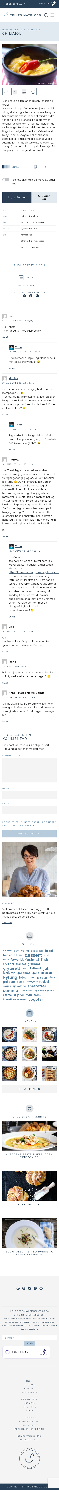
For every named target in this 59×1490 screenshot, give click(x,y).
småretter (37, 986)
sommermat (27, 991)
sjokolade (19, 986)
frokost (21, 963)
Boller (25, 950)
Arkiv (29, 1410)
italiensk (35, 968)
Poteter (9, 982)
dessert (33, 955)
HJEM (29, 1381)
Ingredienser (17, 197)
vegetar (35, 999)
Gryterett (11, 968)
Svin (29, 995)
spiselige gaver (44, 990)
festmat (32, 960)
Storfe (7, 994)
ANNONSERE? (29, 1392)
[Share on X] (30, 295)
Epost (7, 803)
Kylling (10, 977)
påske (20, 981)
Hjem (5, 30)
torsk (37, 995)
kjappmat (23, 972)
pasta (42, 977)
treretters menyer (15, 999)
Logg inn (44, 4)
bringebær (37, 951)
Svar (5, 337)
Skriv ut (32, 278)
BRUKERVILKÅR (29, 1439)
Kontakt (29, 1388)
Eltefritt (47, 955)
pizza (51, 977)
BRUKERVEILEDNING (29, 1436)
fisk (44, 959)
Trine (18, 347)
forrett (8, 964)
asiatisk (7, 951)
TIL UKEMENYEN (29, 1089)
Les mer (7, 922)
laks (22, 977)
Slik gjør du (44, 198)
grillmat (34, 964)
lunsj (32, 977)
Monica (13, 378)
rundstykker (31, 982)
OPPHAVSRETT (29, 1425)
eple (6, 959)
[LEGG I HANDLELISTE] (24, 91)
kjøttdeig (47, 972)
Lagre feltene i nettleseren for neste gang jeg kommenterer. (29, 823)
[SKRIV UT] (33, 91)
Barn (16, 951)
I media (29, 1417)
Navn (6, 788)
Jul (46, 968)
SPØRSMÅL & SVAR (29, 1421)
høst (25, 968)
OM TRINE (29, 1384)
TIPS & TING (29, 1407)
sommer (11, 990)
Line (11, 316)
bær (19, 955)
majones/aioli (33, 30)
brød (49, 951)
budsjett (9, 955)
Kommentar (11, 755)
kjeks (35, 972)
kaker (9, 973)
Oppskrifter (17, 30)
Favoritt (17, 960)
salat (44, 982)
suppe (18, 995)
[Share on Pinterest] (37, 295)
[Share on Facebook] (24, 295)
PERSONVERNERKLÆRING (29, 1429)
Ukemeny (29, 1403)
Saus (7, 986)
